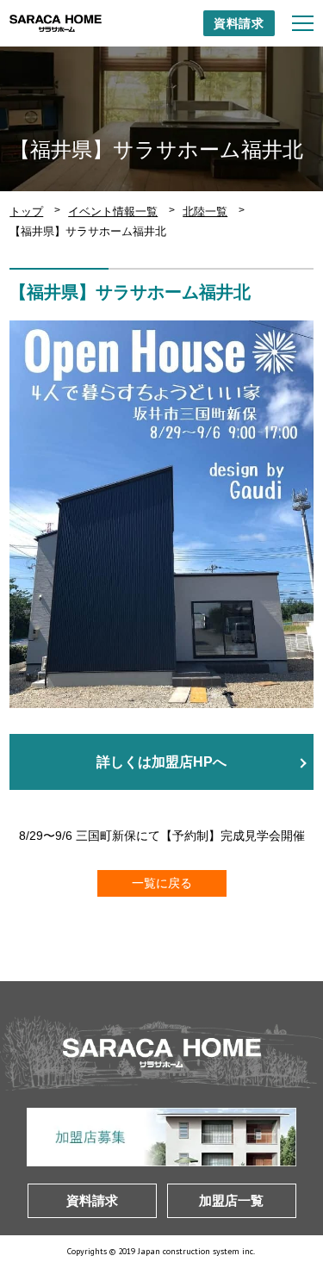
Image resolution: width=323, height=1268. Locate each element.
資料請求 (239, 23)
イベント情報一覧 (113, 211)
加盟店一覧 (231, 1200)
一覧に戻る (162, 883)
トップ (26, 211)
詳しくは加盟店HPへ (161, 762)
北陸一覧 (205, 211)
